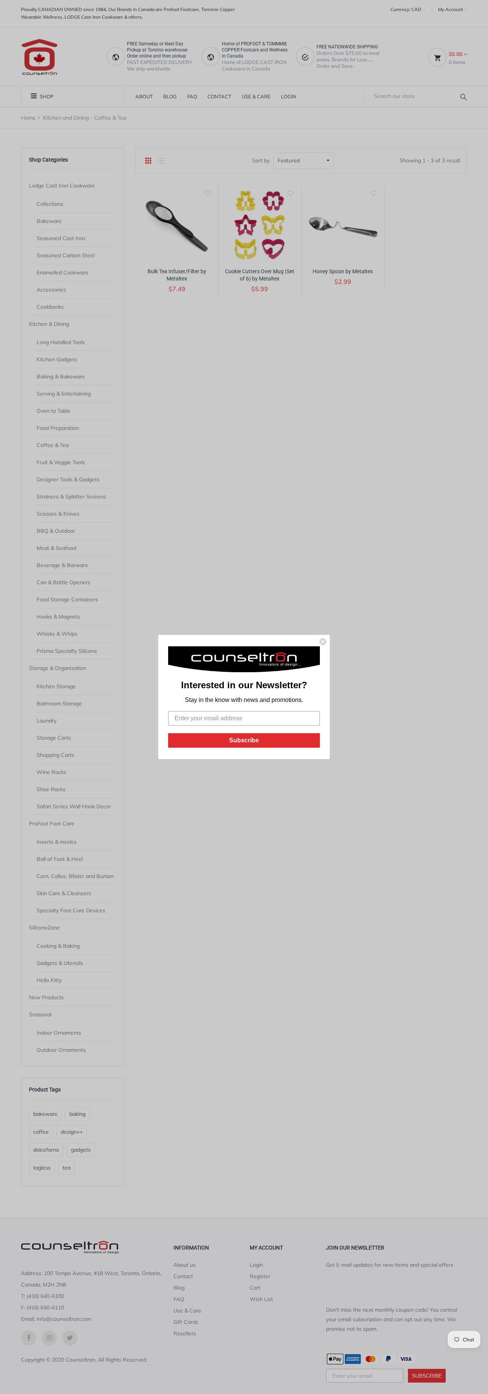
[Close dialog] (323, 642)
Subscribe (244, 740)
